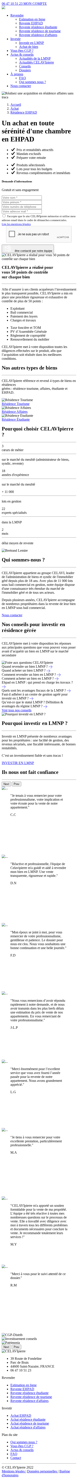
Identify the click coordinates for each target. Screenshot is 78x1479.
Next (6, 784)
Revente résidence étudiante (38, 27)
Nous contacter (20, 86)
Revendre (17, 15)
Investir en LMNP (31, 43)
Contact (15, 1458)
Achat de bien (28, 47)
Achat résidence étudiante (28, 1419)
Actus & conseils (22, 54)
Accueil (15, 104)
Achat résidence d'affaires (28, 1427)
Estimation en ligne (32, 19)
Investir (15, 39)
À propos (16, 74)
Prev (17, 784)
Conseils (25, 66)
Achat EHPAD (20, 1415)
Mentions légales (14, 1471)
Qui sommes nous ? (32, 82)
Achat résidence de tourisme (29, 1423)
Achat (14, 108)
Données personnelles (42, 1471)
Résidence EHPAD (23, 112)
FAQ (22, 78)
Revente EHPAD (31, 23)
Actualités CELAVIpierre (36, 62)
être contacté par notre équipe (32, 250)
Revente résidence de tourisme (40, 31)
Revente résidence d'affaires (38, 35)
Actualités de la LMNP (35, 58)
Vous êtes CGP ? (21, 50)
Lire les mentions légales (16, 224)
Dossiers (25, 70)
